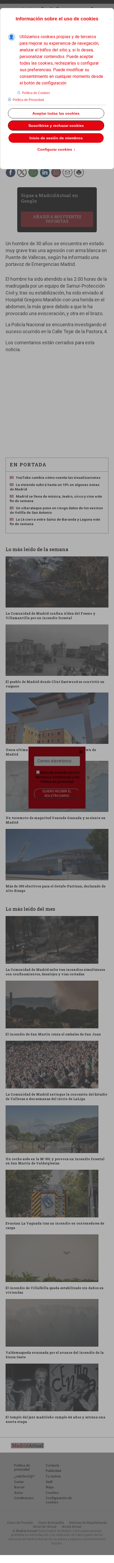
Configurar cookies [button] (56, 149)
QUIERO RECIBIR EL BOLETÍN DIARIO (57, 793)
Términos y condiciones (53, 777)
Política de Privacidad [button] (28, 100)
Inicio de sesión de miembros (56, 138)
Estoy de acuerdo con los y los (57, 777)
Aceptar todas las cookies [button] (56, 113)
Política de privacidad (57, 782)
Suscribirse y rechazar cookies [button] (56, 125)
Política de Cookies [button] (36, 93)
